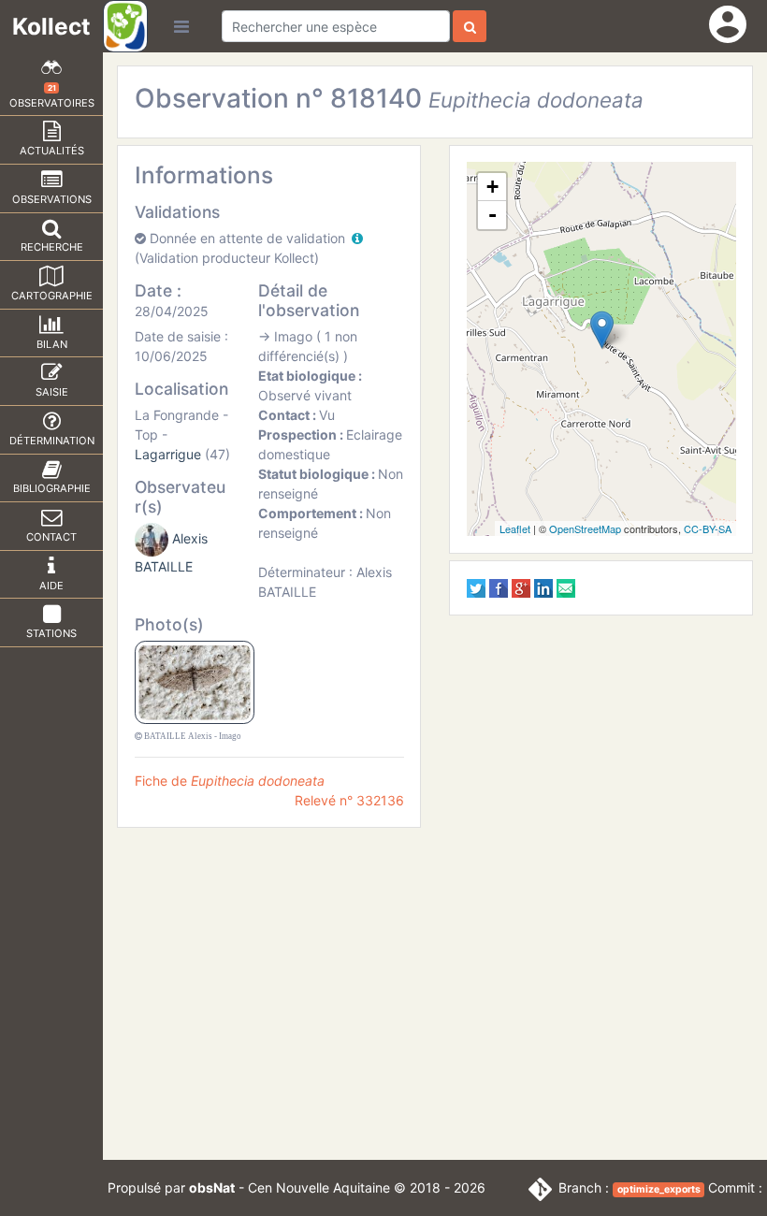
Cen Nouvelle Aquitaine (319, 1187)
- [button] (492, 214)
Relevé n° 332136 (349, 800)
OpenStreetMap (585, 528)
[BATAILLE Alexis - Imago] (195, 681)
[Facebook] (498, 587)
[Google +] (521, 587)
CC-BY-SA (707, 528)
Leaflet (514, 528)
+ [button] (492, 186)
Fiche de (230, 781)
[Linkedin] (543, 587)
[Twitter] (476, 587)
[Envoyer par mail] (566, 587)
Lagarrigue (168, 454)
